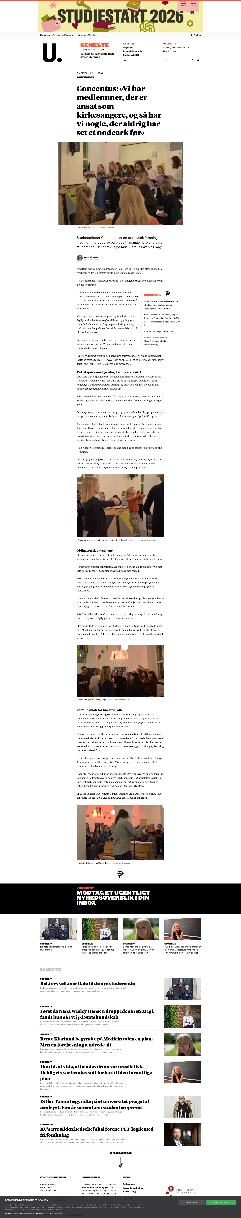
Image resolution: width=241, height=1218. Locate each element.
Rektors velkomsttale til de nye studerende (97, 55)
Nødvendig (12, 1213)
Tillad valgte (192, 1202)
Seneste (94, 45)
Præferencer (28, 1213)
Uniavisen (45, 35)
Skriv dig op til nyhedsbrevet (176, 47)
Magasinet (128, 47)
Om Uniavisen (169, 43)
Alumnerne (128, 43)
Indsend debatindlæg (133, 51)
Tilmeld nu (81, 909)
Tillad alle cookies (220, 1202)
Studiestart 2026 (131, 55)
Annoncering (129, 1191)
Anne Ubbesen (91, 257)
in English (196, 35)
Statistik (43, 1213)
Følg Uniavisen (169, 51)
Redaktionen (129, 1184)
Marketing (57, 1213)
